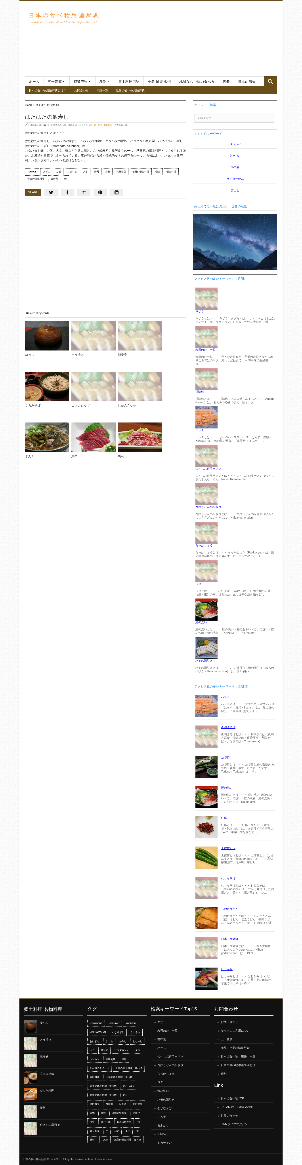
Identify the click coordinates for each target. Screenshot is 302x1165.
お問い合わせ (229, 1022)
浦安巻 (122, 354)
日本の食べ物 (35, 125)
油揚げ (136, 1113)
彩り (125, 1095)
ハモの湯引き (204, 660)
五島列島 (110, 1059)
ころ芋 (161, 1116)
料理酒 (109, 1103)
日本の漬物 (247, 81)
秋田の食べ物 (85, 125)
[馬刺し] (140, 437)
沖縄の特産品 (119, 1113)
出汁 (124, 1059)
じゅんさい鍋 (127, 405)
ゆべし (29, 354)
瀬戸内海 (106, 1121)
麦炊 (43, 1107)
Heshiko (114, 1023)
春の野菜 (137, 1103)
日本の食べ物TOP (232, 1098)
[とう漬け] (93, 335)
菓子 (127, 1130)
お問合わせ (81, 90)
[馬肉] (93, 437)
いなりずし (118, 1032)
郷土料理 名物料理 (103, 125)
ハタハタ (72, 171)
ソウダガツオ (121, 1050)
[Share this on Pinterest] (100, 192)
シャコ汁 (235, 155)
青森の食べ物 (121, 125)
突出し (235, 190)
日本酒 (122, 1103)
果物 (92, 1113)
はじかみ (227, 969)
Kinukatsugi (98, 1032)
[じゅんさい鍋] (140, 386)
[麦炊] (30, 1111)
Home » (29, 105)
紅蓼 (224, 818)
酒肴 (226, 81)
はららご (235, 143)
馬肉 (74, 456)
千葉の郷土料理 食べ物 (128, 1068)
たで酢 (225, 757)
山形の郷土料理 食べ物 (119, 1077)
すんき (29, 456)
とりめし (137, 1041)
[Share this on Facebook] (67, 192)
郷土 (157, 171)
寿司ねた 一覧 (205, 349)
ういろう (135, 1032)
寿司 (96, 171)
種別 (103, 81)
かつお (109, 1041)
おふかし (163, 1125)
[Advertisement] (190, 36)
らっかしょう (204, 545)
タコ (137, 1050)
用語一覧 (102, 90)
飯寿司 (54, 178)
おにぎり (94, 1041)
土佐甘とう (228, 848)
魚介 (105, 1139)
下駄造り (163, 1134)
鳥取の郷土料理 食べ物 (127, 1139)
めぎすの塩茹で (50, 1124)
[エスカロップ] (93, 386)
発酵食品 (72, 125)
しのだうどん (229, 908)
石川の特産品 (124, 1121)
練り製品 (94, 1130)
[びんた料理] (30, 1094)
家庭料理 (94, 1077)
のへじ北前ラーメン (208, 468)
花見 (116, 1130)
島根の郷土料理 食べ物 (103, 1095)
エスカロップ (80, 405)
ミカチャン (164, 1142)
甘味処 (199, 391)
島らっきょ (129, 1086)
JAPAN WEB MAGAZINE (237, 1107)
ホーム (34, 81)
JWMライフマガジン (234, 1124)
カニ (92, 1050)
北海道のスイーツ (99, 1068)
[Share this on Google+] (83, 192)
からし (122, 1041)
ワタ (198, 583)
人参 (85, 171)
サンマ (104, 1050)
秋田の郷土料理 (140, 171)
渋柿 (92, 1121)
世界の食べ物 (229, 1115)
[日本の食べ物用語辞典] (63, 17)
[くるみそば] (47, 386)
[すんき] (47, 437)
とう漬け (77, 354)
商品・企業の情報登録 (235, 1047)
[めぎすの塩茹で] (30, 1128)
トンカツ (94, 1059)
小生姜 (235, 167)
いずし (46, 171)
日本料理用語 (129, 81)
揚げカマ (94, 1103)
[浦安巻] (140, 335)
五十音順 (55, 81)
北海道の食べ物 (58, 125)
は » (38, 105)
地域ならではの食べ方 (197, 81)
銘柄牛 (93, 1139)
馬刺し (122, 456)
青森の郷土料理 (35, 178)
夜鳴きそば (228, 727)
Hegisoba (96, 1023)
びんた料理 (47, 1090)
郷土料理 (171, 171)
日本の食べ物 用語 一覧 (238, 1056)
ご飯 (58, 171)
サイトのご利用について (236, 1030)
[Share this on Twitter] (51, 192)
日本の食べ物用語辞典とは (238, 1065)
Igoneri (131, 1023)
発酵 (107, 171)
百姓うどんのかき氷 (208, 507)
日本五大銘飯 (229, 939)
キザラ (199, 311)
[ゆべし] (47, 335)
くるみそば (32, 405)
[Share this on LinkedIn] (116, 192)
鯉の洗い (201, 622)
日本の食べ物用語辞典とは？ (47, 90)
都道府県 (81, 81)
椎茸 (103, 1113)
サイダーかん (235, 178)
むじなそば (228, 878)
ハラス (199, 430)
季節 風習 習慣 (159, 81)
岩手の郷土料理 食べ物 (103, 1086)
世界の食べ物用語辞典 (130, 90)
